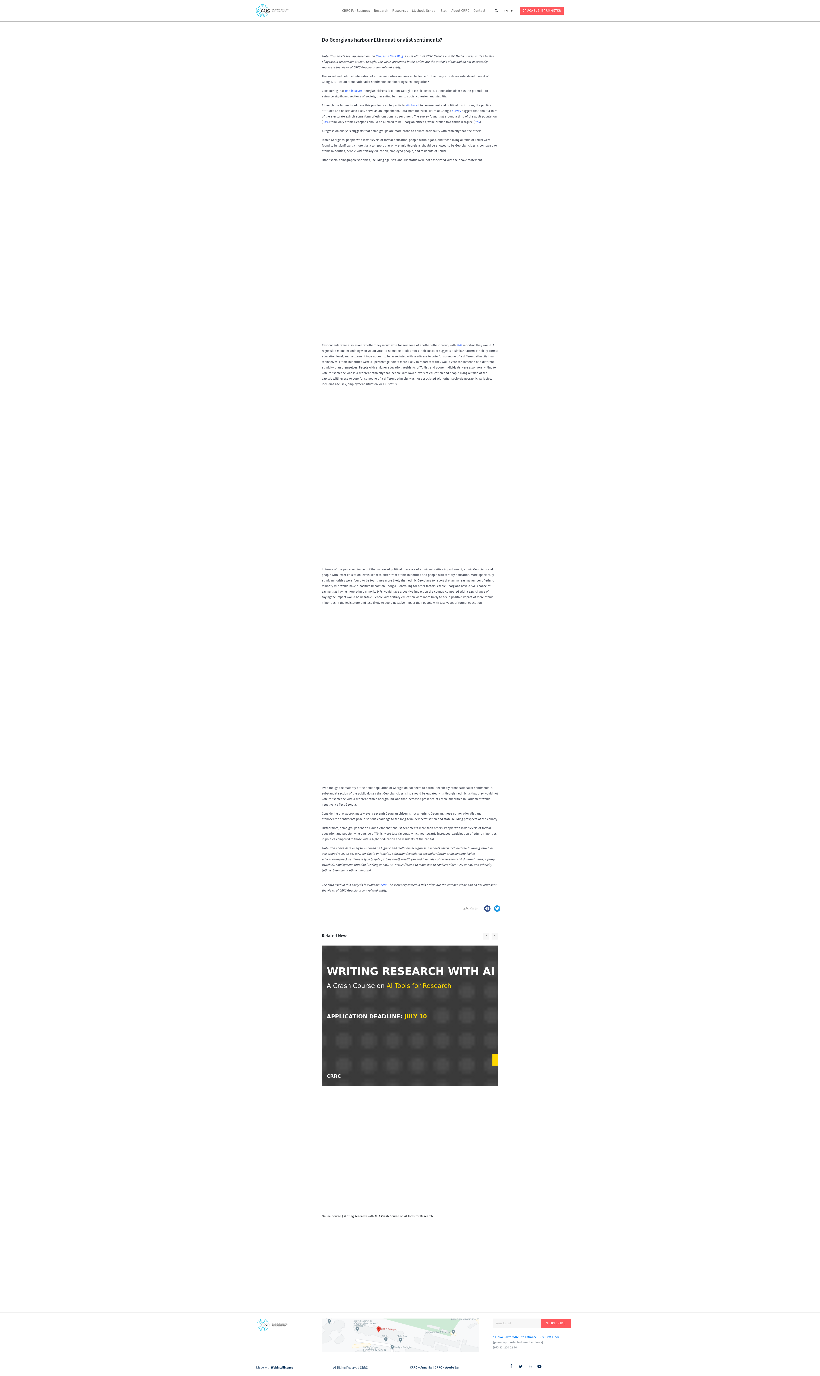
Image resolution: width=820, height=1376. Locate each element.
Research (381, 11)
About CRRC (460, 11)
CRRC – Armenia (421, 1367)
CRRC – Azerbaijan (447, 1367)
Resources (400, 11)
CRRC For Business (356, 11)
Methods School (424, 11)
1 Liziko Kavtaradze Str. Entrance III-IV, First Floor (526, 1337)
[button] (496, 10)
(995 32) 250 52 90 (505, 1347)
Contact (479, 11)
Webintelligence (282, 1367)
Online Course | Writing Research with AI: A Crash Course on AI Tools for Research (377, 1216)
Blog (444, 11)
